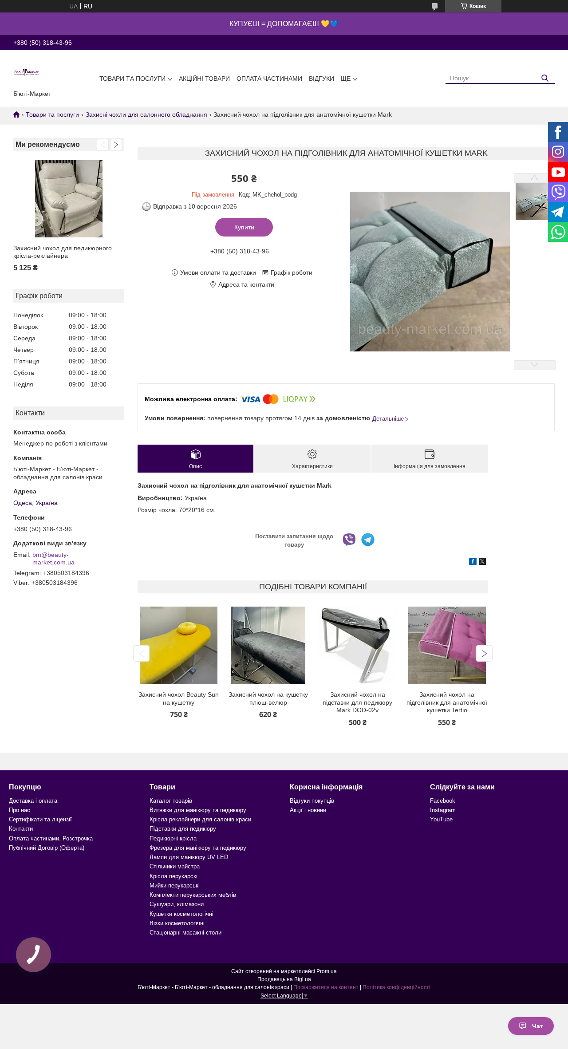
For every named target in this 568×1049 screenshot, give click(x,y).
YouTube (441, 819)
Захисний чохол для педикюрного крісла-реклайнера (62, 252)
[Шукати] (545, 78)
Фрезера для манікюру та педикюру (198, 847)
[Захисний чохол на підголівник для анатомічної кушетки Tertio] (447, 645)
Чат (537, 1025)
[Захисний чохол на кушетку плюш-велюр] (268, 645)
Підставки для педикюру (183, 828)
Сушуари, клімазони (177, 904)
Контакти (21, 828)
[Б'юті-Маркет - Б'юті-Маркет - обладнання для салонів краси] (26, 71)
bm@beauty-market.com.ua (53, 558)
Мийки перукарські (175, 885)
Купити (244, 227)
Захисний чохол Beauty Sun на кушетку (178, 698)
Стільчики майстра (175, 866)
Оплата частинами (269, 78)
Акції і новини (308, 810)
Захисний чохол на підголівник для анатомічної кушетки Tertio (446, 702)
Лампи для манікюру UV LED (189, 857)
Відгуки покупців (312, 800)
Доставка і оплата (33, 800)
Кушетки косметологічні (181, 914)
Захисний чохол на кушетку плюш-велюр (268, 698)
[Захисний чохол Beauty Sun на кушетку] (179, 645)
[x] (482, 562)
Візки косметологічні (177, 923)
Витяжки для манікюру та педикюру (198, 810)
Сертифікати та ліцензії (40, 819)
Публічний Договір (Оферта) (46, 847)
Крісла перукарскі (173, 876)
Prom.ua (326, 971)
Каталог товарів (171, 800)
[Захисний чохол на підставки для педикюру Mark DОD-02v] (357, 645)
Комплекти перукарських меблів (193, 894)
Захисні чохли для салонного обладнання (146, 114)
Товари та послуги (132, 78)
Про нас (19, 810)
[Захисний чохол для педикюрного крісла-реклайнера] (68, 199)
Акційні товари (204, 78)
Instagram (443, 810)
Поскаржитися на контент (326, 987)
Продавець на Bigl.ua (284, 979)
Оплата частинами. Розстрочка (51, 838)
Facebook (442, 800)
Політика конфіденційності (396, 987)
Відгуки (321, 78)
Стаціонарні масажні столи (185, 932)
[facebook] (473, 562)
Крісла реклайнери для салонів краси (200, 819)
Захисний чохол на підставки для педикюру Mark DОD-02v (357, 702)
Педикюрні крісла (173, 838)
